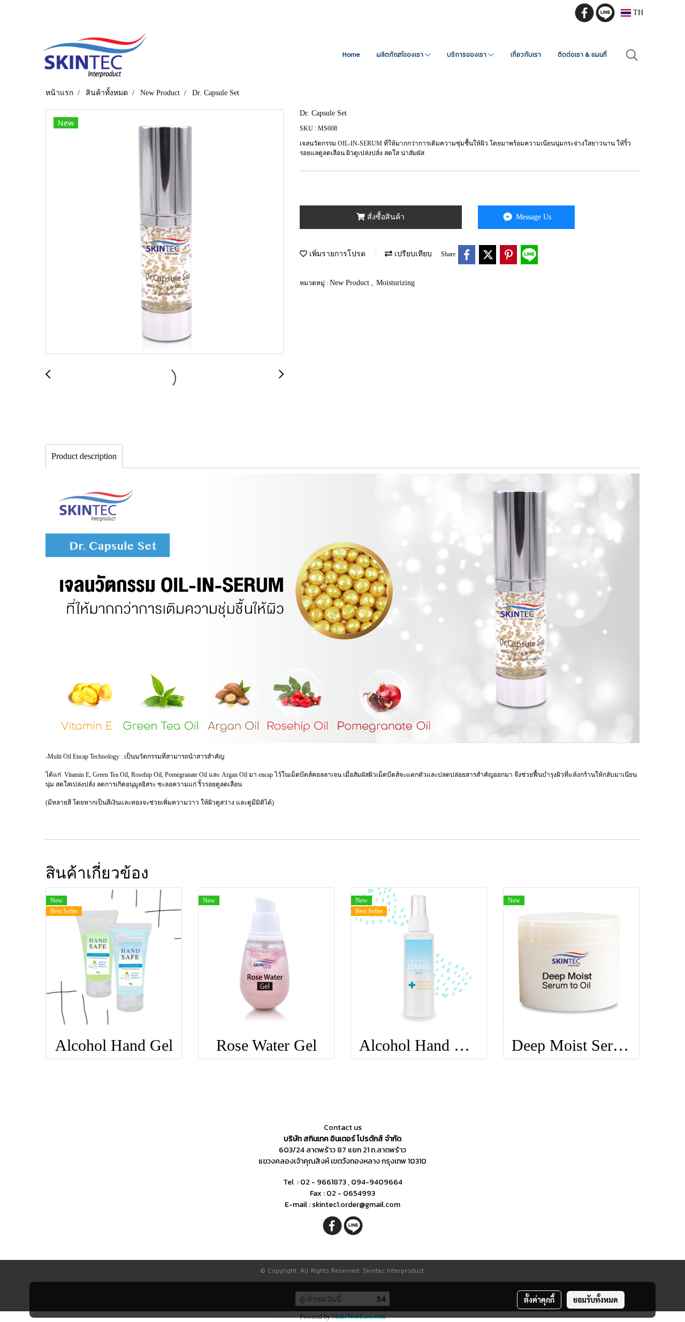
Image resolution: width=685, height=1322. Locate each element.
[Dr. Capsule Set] (164, 232)
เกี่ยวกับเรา (526, 55)
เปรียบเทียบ (412, 254)
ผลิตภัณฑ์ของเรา (400, 55)
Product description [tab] (84, 456)
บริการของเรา (467, 55)
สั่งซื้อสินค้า (385, 217)
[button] (632, 55)
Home (351, 55)
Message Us (532, 217)
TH (637, 13)
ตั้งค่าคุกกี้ (539, 1299)
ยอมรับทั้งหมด (595, 1299)
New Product (350, 283)
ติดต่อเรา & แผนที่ (582, 55)
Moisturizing (395, 283)
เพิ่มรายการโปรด (336, 254)
